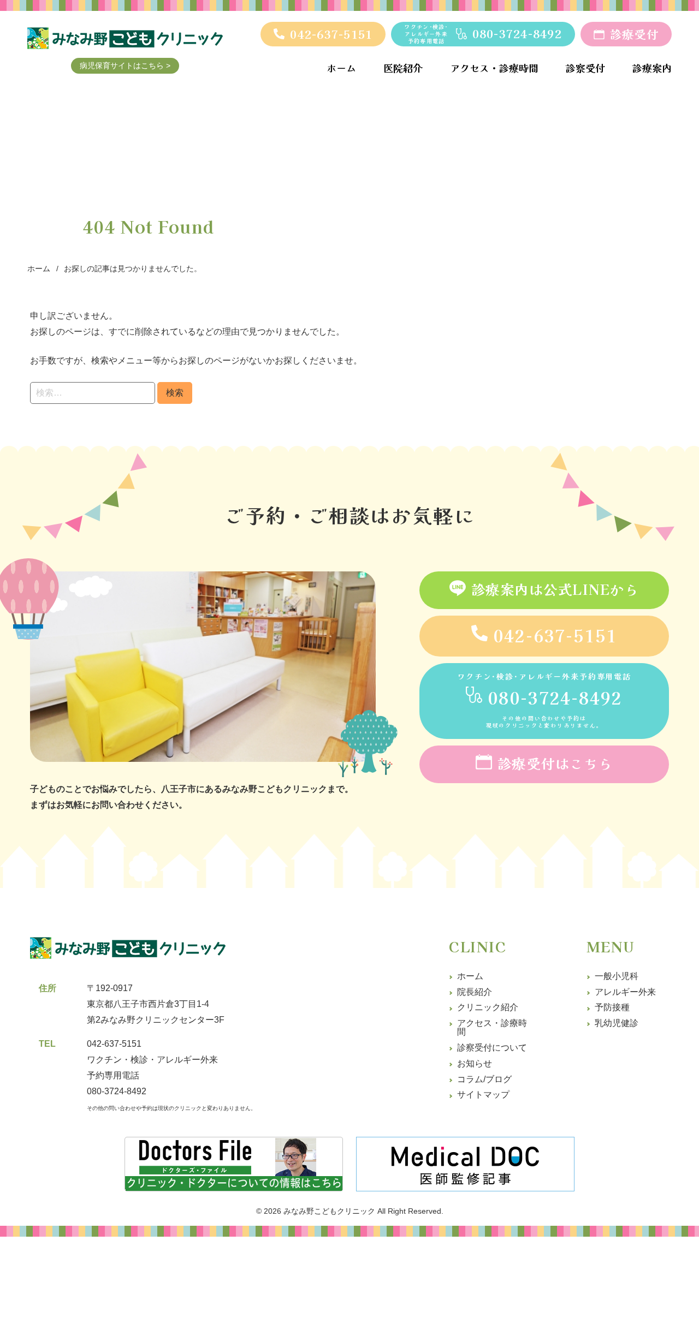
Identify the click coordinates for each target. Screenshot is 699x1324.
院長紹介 (474, 992)
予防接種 (612, 1007)
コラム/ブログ (484, 1079)
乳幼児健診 (616, 1023)
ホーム (470, 976)
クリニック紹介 (487, 1007)
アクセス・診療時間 (492, 1027)
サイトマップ (483, 1094)
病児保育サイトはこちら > (125, 65)
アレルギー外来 (625, 992)
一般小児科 (616, 976)
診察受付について (492, 1047)
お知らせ (474, 1063)
